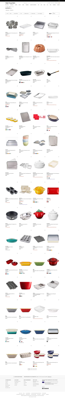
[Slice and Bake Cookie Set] (39, 117)
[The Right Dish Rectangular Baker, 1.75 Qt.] (25, 71)
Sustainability (25, 385)
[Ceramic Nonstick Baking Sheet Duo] (11, 141)
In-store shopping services (36, 383)
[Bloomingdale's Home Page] (10, 3)
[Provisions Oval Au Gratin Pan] (25, 215)
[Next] (17, 23)
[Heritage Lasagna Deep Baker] (11, 329)
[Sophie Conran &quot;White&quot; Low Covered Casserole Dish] (39, 164)
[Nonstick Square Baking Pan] (53, 237)
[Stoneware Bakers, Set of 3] (11, 117)
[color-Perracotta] (34, 153)
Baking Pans (11, 10)
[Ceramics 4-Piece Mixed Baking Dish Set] (39, 353)
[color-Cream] (33, 153)
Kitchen (10, 6)
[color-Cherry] (49, 130)
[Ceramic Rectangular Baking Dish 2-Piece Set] (53, 23)
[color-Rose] (20, 364)
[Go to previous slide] (5, 0)
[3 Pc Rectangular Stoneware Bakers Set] (11, 93)
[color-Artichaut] (20, 273)
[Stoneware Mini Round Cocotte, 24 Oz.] (53, 261)
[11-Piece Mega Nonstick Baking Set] (39, 141)
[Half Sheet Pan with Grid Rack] (11, 164)
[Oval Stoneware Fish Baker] (11, 237)
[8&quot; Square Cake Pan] (39, 23)
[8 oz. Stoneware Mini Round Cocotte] (39, 189)
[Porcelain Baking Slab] (25, 23)
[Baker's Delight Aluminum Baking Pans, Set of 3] (25, 47)
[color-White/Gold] (48, 341)
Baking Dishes (7, 10)
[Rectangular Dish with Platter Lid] (25, 261)
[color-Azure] (19, 82)
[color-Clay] (21, 296)
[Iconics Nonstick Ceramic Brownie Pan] (53, 329)
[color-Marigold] (37, 153)
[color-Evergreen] (22, 82)
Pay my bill (16, 385)
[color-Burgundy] (21, 82)
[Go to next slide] (58, 0)
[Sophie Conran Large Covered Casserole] (53, 215)
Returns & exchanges (7, 385)
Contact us (6, 382)
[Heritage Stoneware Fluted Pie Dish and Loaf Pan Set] (11, 261)
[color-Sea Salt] (48, 273)
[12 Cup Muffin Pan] (25, 237)
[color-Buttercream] (21, 364)
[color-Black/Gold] (47, 341)
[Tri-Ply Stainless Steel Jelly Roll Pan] (39, 93)
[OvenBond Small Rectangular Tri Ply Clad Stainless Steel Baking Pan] (39, 284)
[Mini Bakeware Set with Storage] (25, 93)
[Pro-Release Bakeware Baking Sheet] (39, 237)
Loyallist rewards (16, 382)
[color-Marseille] (50, 273)
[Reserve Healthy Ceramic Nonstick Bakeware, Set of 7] (25, 189)
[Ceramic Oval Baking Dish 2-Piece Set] (53, 117)
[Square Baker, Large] (39, 307)
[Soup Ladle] (53, 71)
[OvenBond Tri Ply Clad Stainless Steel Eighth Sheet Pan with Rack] (11, 71)
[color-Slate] (35, 153)
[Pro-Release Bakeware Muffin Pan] (11, 284)
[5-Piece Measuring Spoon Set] (11, 47)
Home (7, 6)
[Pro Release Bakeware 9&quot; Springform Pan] (11, 215)
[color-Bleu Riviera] (21, 273)
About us (25, 381)
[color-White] (48, 130)
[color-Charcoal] (48, 201)
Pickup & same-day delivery (36, 384)
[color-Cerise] (47, 273)
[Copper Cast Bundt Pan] (39, 47)
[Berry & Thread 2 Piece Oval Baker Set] (53, 307)
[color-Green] (34, 366)
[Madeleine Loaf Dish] (25, 353)
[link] (11, 34)
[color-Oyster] (49, 273)
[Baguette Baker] (53, 189)
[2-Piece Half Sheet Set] (53, 141)
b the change (25, 382)
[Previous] (6, 23)
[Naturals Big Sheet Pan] (25, 117)
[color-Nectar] (19, 273)
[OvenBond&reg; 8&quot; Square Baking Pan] (53, 284)
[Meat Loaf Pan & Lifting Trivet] (39, 71)
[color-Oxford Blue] (21, 203)
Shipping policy (7, 386)
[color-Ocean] (20, 296)
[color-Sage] (20, 203)
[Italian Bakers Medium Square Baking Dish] (39, 261)
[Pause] (59, 0)
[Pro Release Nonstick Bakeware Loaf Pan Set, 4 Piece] (11, 189)
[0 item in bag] (59, 3)
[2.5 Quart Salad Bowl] (25, 284)
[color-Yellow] (36, 366)
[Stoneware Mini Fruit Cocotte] (39, 215)
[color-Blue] (47, 130)
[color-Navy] (36, 153)
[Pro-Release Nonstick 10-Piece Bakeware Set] (11, 23)
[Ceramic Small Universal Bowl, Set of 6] (25, 141)
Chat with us (6, 381)
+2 (38, 153)
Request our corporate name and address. (39, 395)
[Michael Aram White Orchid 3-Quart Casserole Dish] (53, 47)
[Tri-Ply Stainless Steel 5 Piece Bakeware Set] (25, 164)
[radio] (47, 36)
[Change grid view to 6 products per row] (51, 13)
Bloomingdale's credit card (17, 381)
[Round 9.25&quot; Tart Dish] (53, 93)
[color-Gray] (20, 82)
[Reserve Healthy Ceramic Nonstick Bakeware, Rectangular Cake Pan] (53, 164)
